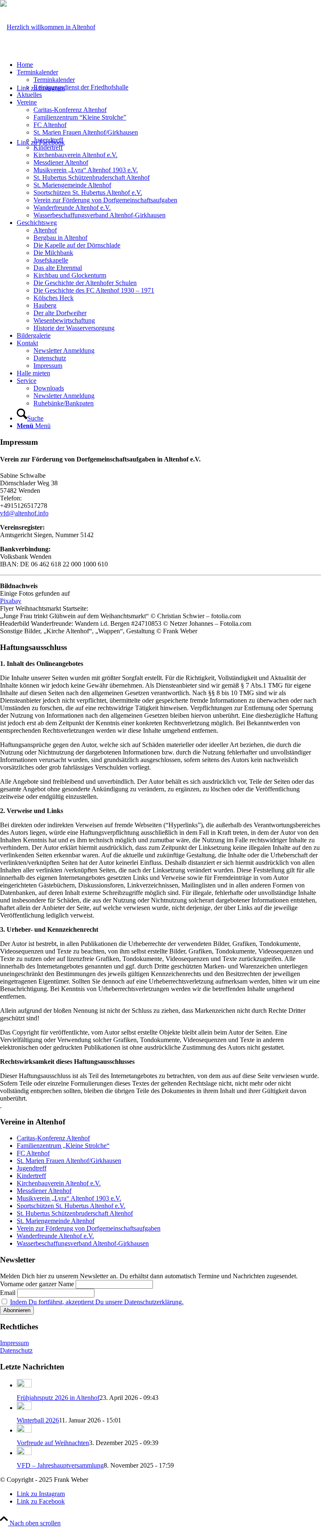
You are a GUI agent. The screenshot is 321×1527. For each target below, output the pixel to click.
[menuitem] (169, 65)
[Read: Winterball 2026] (24, 1407)
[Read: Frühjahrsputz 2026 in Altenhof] (24, 1385)
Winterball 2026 (38, 1420)
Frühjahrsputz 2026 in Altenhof (58, 1397)
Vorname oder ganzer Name (37, 1283)
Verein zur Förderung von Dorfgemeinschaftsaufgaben (88, 1228)
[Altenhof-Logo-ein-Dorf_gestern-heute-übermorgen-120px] (47, 27)
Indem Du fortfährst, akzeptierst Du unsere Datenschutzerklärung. (96, 1301)
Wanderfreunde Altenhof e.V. (55, 1235)
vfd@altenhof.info (24, 513)
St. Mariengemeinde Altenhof (55, 1220)
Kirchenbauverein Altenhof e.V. (59, 1183)
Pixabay (10, 600)
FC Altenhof (33, 1153)
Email (7, 1292)
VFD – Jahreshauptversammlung (60, 1465)
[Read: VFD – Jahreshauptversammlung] (24, 1452)
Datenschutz (16, 1350)
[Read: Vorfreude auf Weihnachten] (24, 1430)
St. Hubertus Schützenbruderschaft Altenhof (75, 1213)
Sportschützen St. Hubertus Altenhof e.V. (71, 1205)
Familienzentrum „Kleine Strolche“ (63, 1145)
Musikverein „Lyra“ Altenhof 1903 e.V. (69, 1198)
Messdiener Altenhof (44, 1190)
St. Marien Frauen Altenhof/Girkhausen (69, 1160)
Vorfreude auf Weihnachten (53, 1442)
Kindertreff (31, 1175)
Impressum (14, 1342)
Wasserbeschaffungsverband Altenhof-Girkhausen (83, 1243)
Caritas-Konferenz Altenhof (53, 1138)
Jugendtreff (31, 1168)
